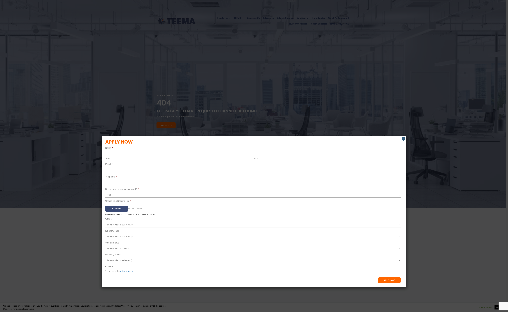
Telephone (111, 177)
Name (109, 148)
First (107, 158)
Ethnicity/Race (112, 231)
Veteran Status (112, 243)
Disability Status (113, 255)
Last (256, 158)
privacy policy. (126, 271)
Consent (110, 266)
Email (109, 164)
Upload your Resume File (118, 201)
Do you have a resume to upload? (122, 189)
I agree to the (120, 271)
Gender (108, 219)
